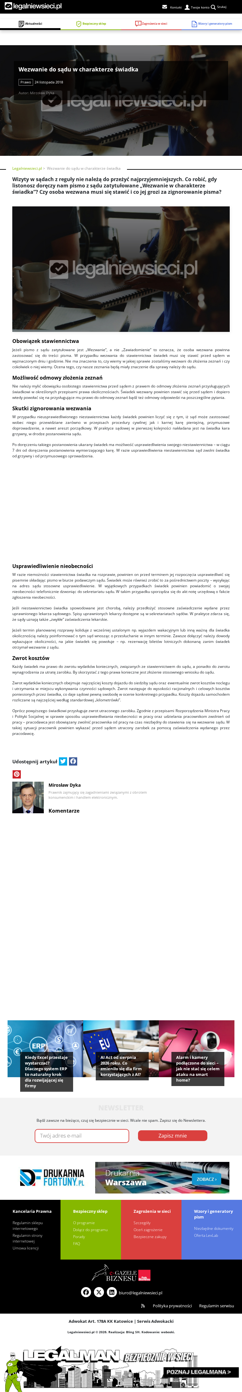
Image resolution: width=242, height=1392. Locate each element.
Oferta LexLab (206, 1235)
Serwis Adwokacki (155, 1321)
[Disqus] (121, 897)
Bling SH (133, 1332)
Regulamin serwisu (216, 1306)
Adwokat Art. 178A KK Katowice (101, 1321)
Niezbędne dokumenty (213, 1228)
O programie (84, 1222)
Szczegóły (142, 1222)
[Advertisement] (121, 508)
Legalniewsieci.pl (27, 168)
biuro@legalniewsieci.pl (140, 1293)
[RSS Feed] (143, 1306)
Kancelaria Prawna (32, 1211)
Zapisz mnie (172, 1135)
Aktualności (33, 23)
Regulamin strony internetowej (28, 1238)
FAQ (76, 1243)
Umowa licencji (26, 1248)
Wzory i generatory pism (215, 23)
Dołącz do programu (90, 1229)
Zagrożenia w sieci (154, 23)
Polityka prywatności (172, 1306)
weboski (167, 1332)
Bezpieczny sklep (94, 23)
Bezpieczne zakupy (150, 1236)
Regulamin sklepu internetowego (28, 1225)
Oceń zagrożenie (148, 1229)
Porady (79, 1236)
